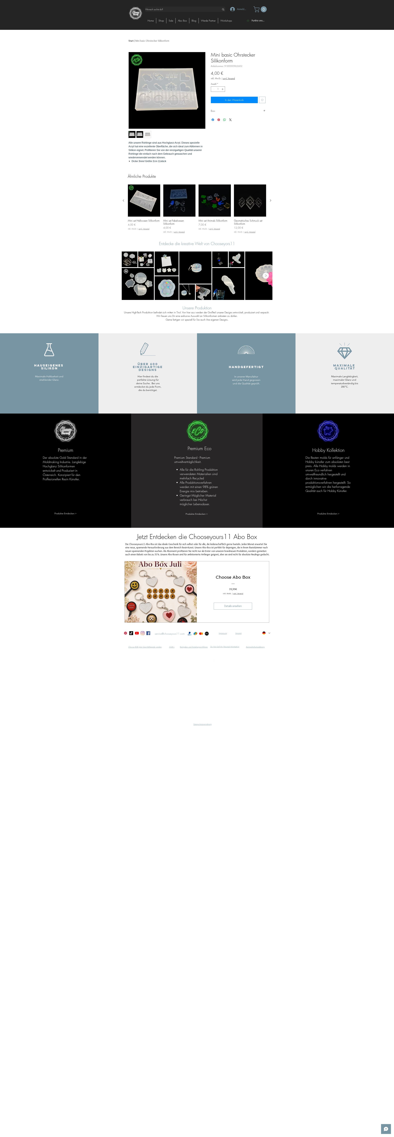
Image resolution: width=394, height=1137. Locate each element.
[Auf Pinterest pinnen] (219, 120)
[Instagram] (143, 633)
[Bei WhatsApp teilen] (224, 120)
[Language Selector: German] (266, 633)
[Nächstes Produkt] (270, 200)
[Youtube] (137, 633)
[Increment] (223, 89)
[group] (197, 208)
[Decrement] (213, 89)
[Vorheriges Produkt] (123, 200)
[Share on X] (230, 120)
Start (131, 40)
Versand (238, 633)
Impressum (223, 633)
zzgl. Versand (229, 78)
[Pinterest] (125, 633)
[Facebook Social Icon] (148, 633)
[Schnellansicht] (144, 200)
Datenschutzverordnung (202, 724)
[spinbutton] (218, 89)
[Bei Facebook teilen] (213, 120)
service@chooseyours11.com (170, 633)
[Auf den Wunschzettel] (262, 100)
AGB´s (171, 647)
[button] (260, 9)
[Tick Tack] (131, 633)
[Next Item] (266, 276)
